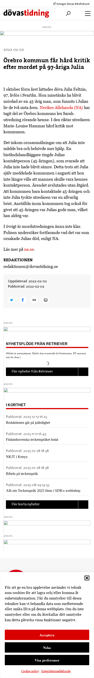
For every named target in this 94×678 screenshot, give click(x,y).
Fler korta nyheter (26, 504)
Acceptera (47, 634)
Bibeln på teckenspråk (22, 474)
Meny (87, 13)
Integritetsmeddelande (55, 671)
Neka (47, 647)
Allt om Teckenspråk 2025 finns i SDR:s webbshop (43, 491)
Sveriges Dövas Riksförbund (72, 4)
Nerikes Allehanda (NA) (61, 107)
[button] (87, 578)
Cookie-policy (30, 671)
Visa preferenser (47, 660)
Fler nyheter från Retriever (32, 371)
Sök (67, 13)
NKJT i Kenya (16, 457)
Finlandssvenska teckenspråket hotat (32, 439)
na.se (29, 249)
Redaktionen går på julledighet (28, 423)
